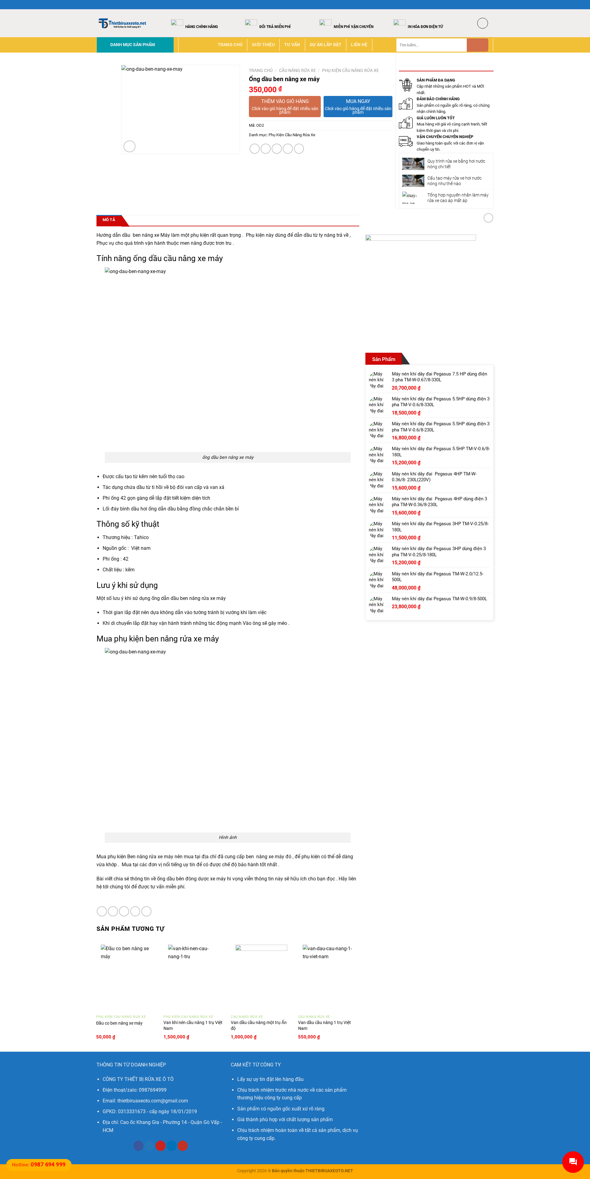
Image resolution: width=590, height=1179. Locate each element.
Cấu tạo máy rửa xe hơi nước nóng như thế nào (454, 181)
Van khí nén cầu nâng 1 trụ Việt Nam (192, 1025)
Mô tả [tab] (109, 219)
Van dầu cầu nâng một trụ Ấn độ (259, 1025)
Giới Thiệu (263, 44)
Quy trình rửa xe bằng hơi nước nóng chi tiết (456, 164)
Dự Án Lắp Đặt (326, 44)
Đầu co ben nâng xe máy (119, 1023)
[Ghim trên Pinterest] (288, 149)
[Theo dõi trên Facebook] (472, 4)
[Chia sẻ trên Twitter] (266, 149)
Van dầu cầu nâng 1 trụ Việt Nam (324, 1025)
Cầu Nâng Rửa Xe (297, 70)
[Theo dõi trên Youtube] (183, 1146)
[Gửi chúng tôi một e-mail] (490, 4)
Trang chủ (230, 44)
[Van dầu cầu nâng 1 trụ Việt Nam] (329, 976)
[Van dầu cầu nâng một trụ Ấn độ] (261, 976)
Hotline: (39, 1165)
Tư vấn (292, 44)
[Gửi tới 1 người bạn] (277, 149)
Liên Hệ (359, 44)
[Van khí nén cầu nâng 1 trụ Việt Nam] (194, 976)
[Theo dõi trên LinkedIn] (172, 1146)
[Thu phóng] (130, 147)
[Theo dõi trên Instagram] (478, 4)
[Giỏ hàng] (482, 23)
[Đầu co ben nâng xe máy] (127, 976)
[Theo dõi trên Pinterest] (160, 1146)
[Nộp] (477, 45)
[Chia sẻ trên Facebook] (255, 149)
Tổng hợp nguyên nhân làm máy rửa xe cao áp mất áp (458, 198)
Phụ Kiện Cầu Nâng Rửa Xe (350, 70)
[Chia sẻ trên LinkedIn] (299, 149)
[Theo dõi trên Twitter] (484, 4)
